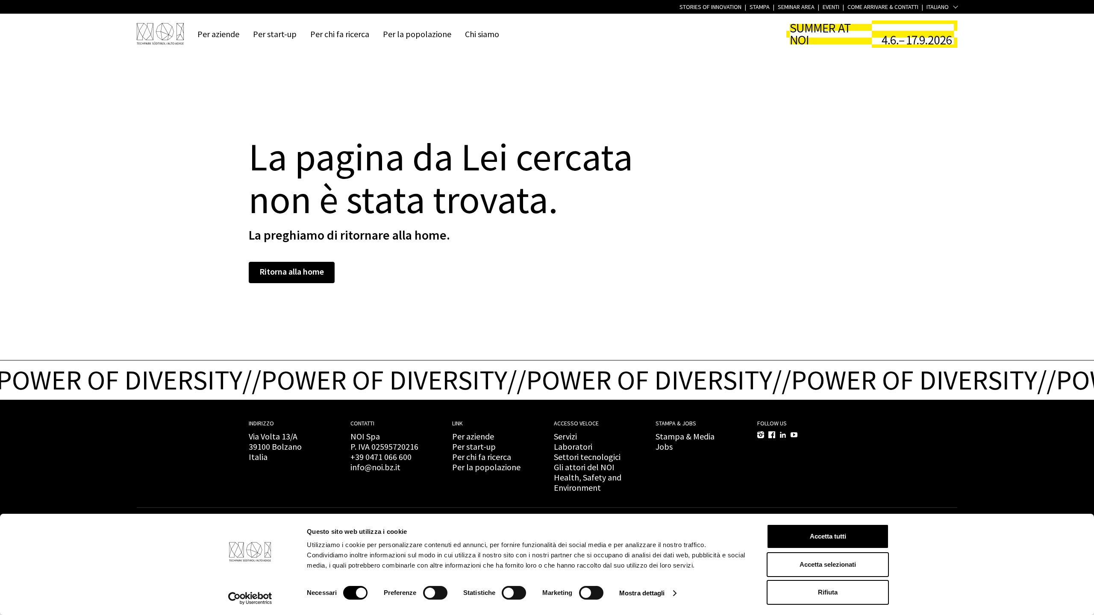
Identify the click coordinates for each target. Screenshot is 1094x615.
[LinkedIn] (782, 434)
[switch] (435, 593)
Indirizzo (261, 423)
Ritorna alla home (291, 271)
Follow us (772, 423)
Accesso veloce (576, 423)
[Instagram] (760, 434)
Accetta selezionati (828, 564)
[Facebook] (771, 434)
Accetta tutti (828, 536)
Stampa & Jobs (676, 423)
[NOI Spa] (160, 33)
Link (457, 423)
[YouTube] (794, 434)
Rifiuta (828, 592)
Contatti (362, 423)
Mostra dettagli (642, 593)
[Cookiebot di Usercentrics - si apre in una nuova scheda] (250, 598)
